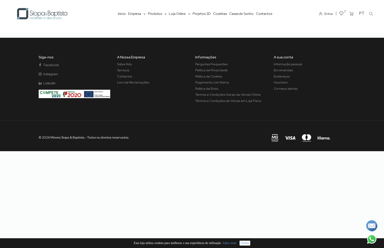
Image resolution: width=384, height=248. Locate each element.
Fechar (245, 243)
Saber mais (229, 243)
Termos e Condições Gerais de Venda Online (228, 95)
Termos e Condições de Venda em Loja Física (228, 101)
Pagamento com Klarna (212, 82)
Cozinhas (220, 14)
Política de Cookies (208, 76)
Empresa (134, 14)
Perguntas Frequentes (211, 64)
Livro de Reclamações (133, 82)
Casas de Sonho (241, 14)
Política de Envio (206, 89)
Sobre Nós (124, 64)
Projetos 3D (202, 14)
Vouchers (281, 82)
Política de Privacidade (211, 70)
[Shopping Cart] (351, 13)
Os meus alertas (286, 89)
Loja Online (177, 14)
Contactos (264, 14)
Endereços (282, 76)
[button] (371, 14)
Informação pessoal (288, 64)
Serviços (123, 70)
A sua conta (283, 57)
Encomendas (283, 70)
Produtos (155, 14)
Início (122, 14)
